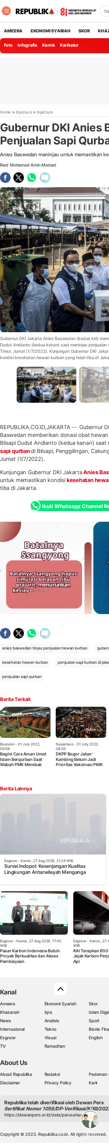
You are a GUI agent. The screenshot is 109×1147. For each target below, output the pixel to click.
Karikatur (69, 45)
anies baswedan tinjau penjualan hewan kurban (45, 648)
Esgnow (8, 1037)
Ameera (7, 1003)
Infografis (27, 45)
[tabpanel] (46, 384)
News (5, 1020)
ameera (13, 30)
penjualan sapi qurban (22, 676)
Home (5, 112)
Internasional (12, 1029)
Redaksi (52, 1074)
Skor (93, 1003)
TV (3, 1046)
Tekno (50, 1029)
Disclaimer (10, 1082)
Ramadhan (55, 1046)
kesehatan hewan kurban (25, 662)
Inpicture (24, 112)
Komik (48, 45)
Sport (94, 1020)
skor (84, 30)
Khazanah (9, 1012)
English (96, 1037)
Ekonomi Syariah (51, 30)
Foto (8, 45)
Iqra (48, 1012)
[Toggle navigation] (6, 11)
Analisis (52, 1020)
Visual (50, 1037)
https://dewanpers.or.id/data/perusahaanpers (49, 1114)
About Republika (16, 1074)
